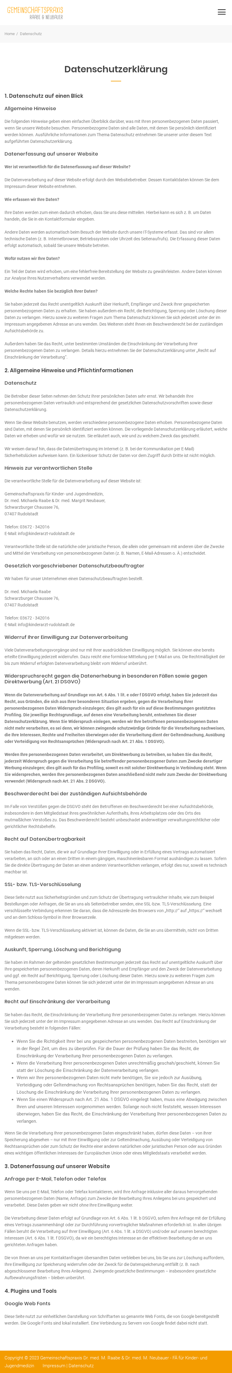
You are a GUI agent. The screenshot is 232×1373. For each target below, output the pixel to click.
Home (10, 33)
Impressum (54, 1365)
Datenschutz (81, 1365)
